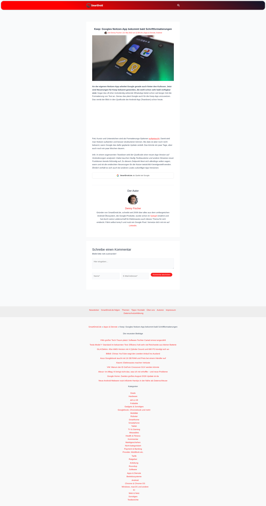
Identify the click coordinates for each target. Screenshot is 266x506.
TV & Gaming (134, 429)
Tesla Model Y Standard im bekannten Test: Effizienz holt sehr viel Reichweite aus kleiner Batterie (133, 345)
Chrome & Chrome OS (135, 483)
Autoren (160, 310)
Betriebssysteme (134, 476)
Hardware (133, 396)
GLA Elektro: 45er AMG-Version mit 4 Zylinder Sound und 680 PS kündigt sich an (133, 349)
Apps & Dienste (149, 33)
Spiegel (153, 216)
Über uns (151, 310)
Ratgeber (133, 459)
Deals (133, 393)
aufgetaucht (154, 138)
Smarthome (134, 420)
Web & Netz (134, 493)
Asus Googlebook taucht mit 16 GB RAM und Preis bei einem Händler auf (133, 358)
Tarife (134, 456)
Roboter (134, 416)
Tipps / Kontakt (138, 310)
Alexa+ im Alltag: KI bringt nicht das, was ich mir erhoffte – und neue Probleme (133, 372)
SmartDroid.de (95, 327)
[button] (178, 5)
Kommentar (133, 439)
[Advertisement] (133, 118)
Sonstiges (133, 496)
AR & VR (134, 400)
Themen (125, 310)
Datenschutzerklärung (133, 313)
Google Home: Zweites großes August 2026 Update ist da (133, 376)
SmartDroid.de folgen (110, 310)
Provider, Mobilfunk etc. (133, 452)
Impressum (171, 310)
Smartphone (134, 423)
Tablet (134, 426)
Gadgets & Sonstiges (134, 406)
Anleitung (134, 463)
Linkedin (133, 225)
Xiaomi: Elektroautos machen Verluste (133, 363)
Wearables (134, 433)
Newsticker (94, 310)
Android (159, 33)
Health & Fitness (133, 436)
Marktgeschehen (133, 442)
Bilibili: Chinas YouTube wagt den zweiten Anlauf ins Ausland (133, 354)
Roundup (133, 466)
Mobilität (134, 413)
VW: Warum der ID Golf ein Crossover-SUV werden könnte (133, 367)
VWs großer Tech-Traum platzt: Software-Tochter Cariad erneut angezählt (133, 340)
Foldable (134, 403)
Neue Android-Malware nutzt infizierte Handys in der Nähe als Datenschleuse (133, 381)
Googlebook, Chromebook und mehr (134, 410)
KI (134, 490)
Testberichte (133, 500)
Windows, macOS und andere (135, 487)
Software (133, 469)
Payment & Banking (133, 449)
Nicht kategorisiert (133, 446)
